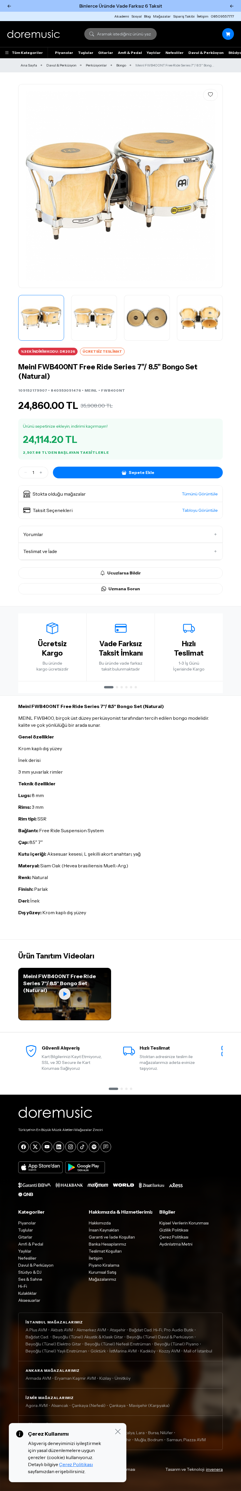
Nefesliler (174, 52)
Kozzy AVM (169, 1351)
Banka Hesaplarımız (107, 1244)
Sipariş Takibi (184, 16)
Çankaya (117, 1405)
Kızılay (105, 1378)
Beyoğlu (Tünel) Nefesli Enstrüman (118, 1344)
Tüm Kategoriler (27, 52)
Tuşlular (85, 52)
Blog (147, 16)
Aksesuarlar (29, 1300)
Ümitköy (122, 1378)
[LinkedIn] (58, 1147)
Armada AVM (38, 1378)
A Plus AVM (36, 1330)
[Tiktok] (82, 1147)
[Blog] (106, 1147)
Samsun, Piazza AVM (186, 1439)
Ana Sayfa (29, 65)
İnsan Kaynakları (104, 1230)
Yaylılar (154, 52)
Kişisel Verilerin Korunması (184, 1223)
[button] (120, 494)
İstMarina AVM (123, 1351)
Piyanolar (64, 52)
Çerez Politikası (173, 1237)
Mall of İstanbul (198, 1351)
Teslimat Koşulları (105, 1251)
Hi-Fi (22, 1286)
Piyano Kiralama (104, 1265)
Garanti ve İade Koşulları (112, 1237)
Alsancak (59, 1405)
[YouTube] (47, 1147)
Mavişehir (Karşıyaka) (149, 1405)
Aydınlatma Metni (176, 1244)
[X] (35, 1147)
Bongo (121, 65)
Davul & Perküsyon (206, 52)
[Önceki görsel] (29, 186)
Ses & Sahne (30, 1279)
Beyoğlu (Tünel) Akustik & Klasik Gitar (88, 1337)
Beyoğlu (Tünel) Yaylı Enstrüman (56, 1351)
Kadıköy (147, 1351)
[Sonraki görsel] (212, 186)
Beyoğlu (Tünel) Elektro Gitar (53, 1344)
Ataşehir (117, 1330)
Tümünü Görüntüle (200, 494)
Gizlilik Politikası (173, 1230)
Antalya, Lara (132, 1432)
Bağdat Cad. (37, 1337)
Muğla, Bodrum (149, 1439)
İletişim (202, 16)
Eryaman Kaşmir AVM (75, 1378)
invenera (214, 1469)
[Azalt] (25, 472)
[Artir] (41, 472)
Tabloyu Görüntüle (200, 510)
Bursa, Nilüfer (160, 1432)
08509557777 (222, 16)
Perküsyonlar (96, 65)
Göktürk (98, 1351)
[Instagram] (70, 1147)
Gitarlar (105, 52)
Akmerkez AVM (91, 1330)
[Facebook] (23, 1147)
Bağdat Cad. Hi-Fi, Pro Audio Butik (161, 1330)
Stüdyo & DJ (29, 1272)
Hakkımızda (100, 1223)
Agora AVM (37, 1405)
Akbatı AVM (62, 1330)
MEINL (91, 390)
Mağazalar (162, 16)
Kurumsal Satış (102, 1272)
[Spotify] (94, 1147)
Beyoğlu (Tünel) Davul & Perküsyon (160, 1337)
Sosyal (136, 16)
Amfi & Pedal (130, 52)
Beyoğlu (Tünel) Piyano (176, 1344)
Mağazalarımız (102, 1279)
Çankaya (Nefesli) (89, 1405)
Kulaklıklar (27, 1293)
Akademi (121, 16)
